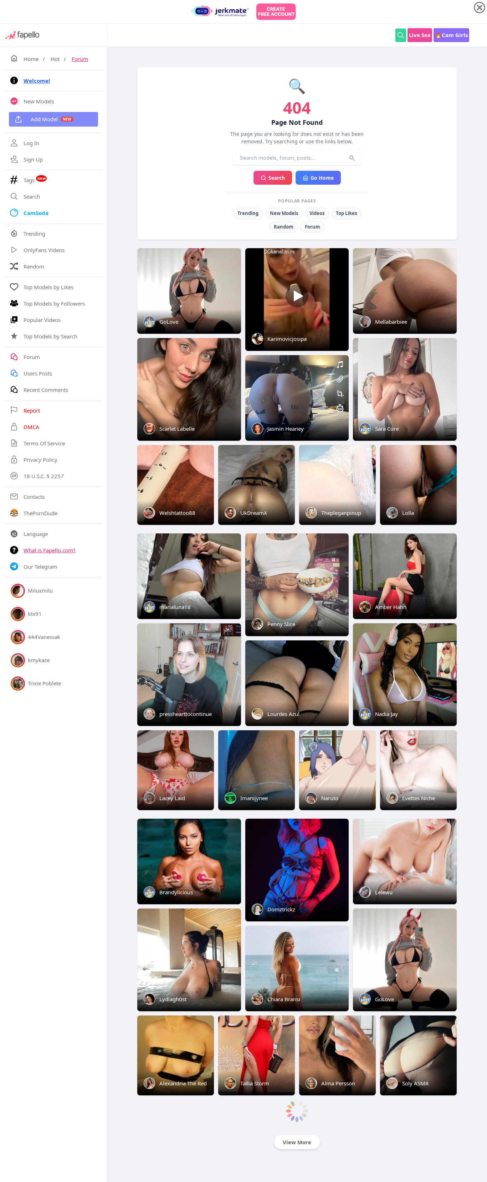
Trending (247, 213)
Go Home (322, 177)
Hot (55, 58)
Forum (80, 58)
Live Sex (420, 35)
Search (276, 177)
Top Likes (346, 213)
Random (283, 227)
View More (297, 1142)
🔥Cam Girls (451, 35)
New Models (284, 213)
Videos (316, 213)
